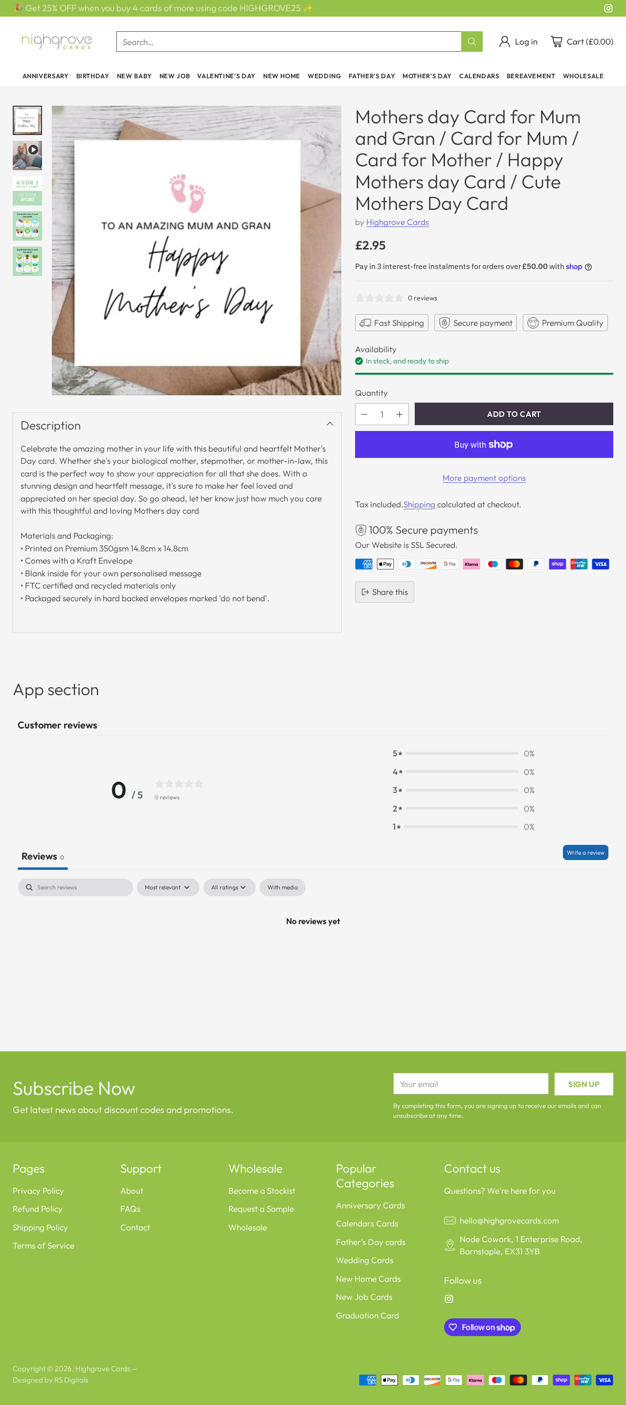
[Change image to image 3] (27, 190)
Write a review (585, 852)
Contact (135, 1227)
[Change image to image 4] (27, 226)
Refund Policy (38, 1208)
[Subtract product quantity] (364, 414)
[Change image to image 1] (27, 120)
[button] (464, 753)
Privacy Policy (38, 1190)
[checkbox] (283, 887)
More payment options (484, 478)
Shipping (419, 504)
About (131, 1190)
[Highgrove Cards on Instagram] (608, 10)
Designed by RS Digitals (50, 1379)
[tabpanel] (313, 953)
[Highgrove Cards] (57, 41)
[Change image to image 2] (27, 155)
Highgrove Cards (397, 222)
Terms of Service (43, 1245)
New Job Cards (364, 1297)
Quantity (371, 392)
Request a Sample (261, 1208)
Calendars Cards (367, 1223)
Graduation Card (367, 1315)
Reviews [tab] (43, 856)
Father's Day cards (370, 1242)
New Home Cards (368, 1278)
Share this (390, 592)
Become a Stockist (261, 1190)
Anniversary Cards (370, 1205)
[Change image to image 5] (27, 261)
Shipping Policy (40, 1227)
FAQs (130, 1208)
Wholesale (247, 1227)
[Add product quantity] (399, 414)
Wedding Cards (364, 1260)
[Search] (472, 41)
